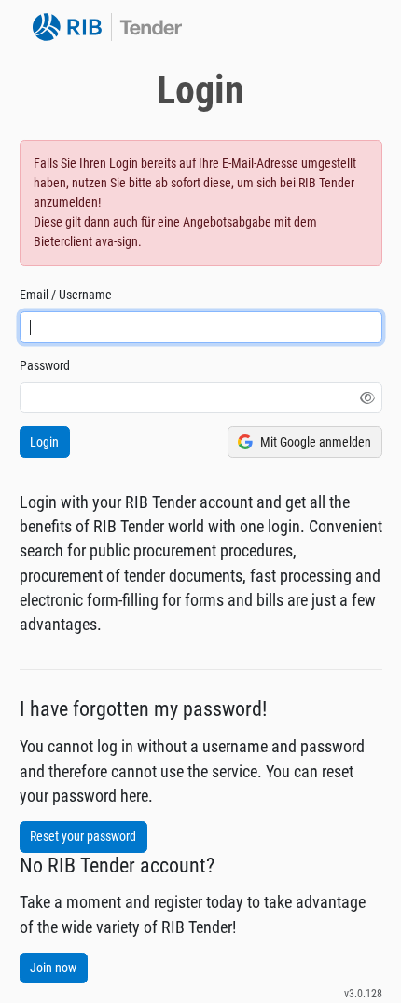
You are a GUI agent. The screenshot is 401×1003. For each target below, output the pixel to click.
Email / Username (66, 294)
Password (45, 365)
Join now (53, 967)
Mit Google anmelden (315, 441)
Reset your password (83, 836)
